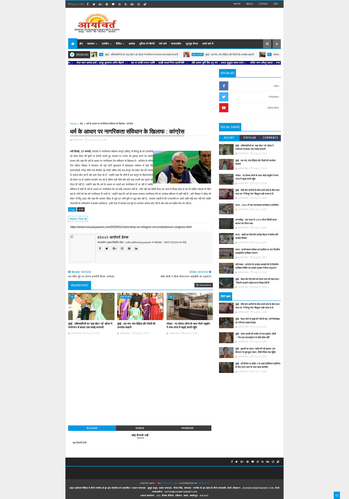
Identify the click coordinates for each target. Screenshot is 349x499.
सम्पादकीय (176, 43)
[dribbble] (119, 4)
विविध (119, 43)
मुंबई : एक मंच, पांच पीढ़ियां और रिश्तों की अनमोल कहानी (217, 54)
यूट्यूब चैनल (192, 43)
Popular (250, 137)
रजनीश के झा (203, 483)
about (249, 3)
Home (236, 3)
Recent (229, 137)
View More (205, 285)
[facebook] (87, 4)
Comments (270, 137)
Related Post (79, 285)
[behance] (132, 4)
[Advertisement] (214, 22)
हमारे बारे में (207, 43)
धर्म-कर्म (163, 43)
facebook (187, 428)
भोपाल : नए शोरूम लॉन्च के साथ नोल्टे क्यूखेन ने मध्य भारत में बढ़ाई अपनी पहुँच (188, 325)
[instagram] (138, 4)
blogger (92, 428)
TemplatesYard (170, 483)
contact (263, 3)
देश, (105, 139)
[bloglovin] (113, 4)
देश (257, 54)
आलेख (132, 43)
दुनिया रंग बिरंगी (147, 43)
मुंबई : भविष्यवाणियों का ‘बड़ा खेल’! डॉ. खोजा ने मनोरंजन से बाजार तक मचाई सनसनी (129, 54)
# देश (81, 209)
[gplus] (100, 4)
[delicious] (145, 4)
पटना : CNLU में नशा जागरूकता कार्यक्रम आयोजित (256, 205)
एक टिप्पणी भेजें (79, 442)
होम (81, 43)
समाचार (91, 43)
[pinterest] (106, 4)
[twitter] (94, 4)
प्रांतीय (105, 43)
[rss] (126, 4)
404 (276, 3)
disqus (140, 428)
